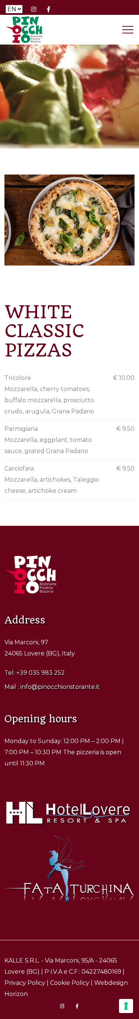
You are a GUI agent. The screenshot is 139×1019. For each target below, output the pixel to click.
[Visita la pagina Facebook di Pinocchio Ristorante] (48, 9)
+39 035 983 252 (40, 672)
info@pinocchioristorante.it (60, 686)
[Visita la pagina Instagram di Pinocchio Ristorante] (33, 9)
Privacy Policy (24, 982)
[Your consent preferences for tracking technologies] (126, 1006)
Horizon (16, 993)
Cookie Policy (69, 982)
